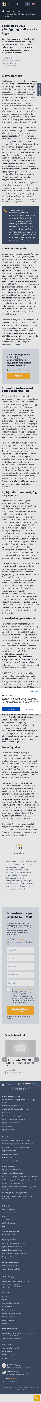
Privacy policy (34, 691)
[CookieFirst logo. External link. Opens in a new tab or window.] (2, 693)
